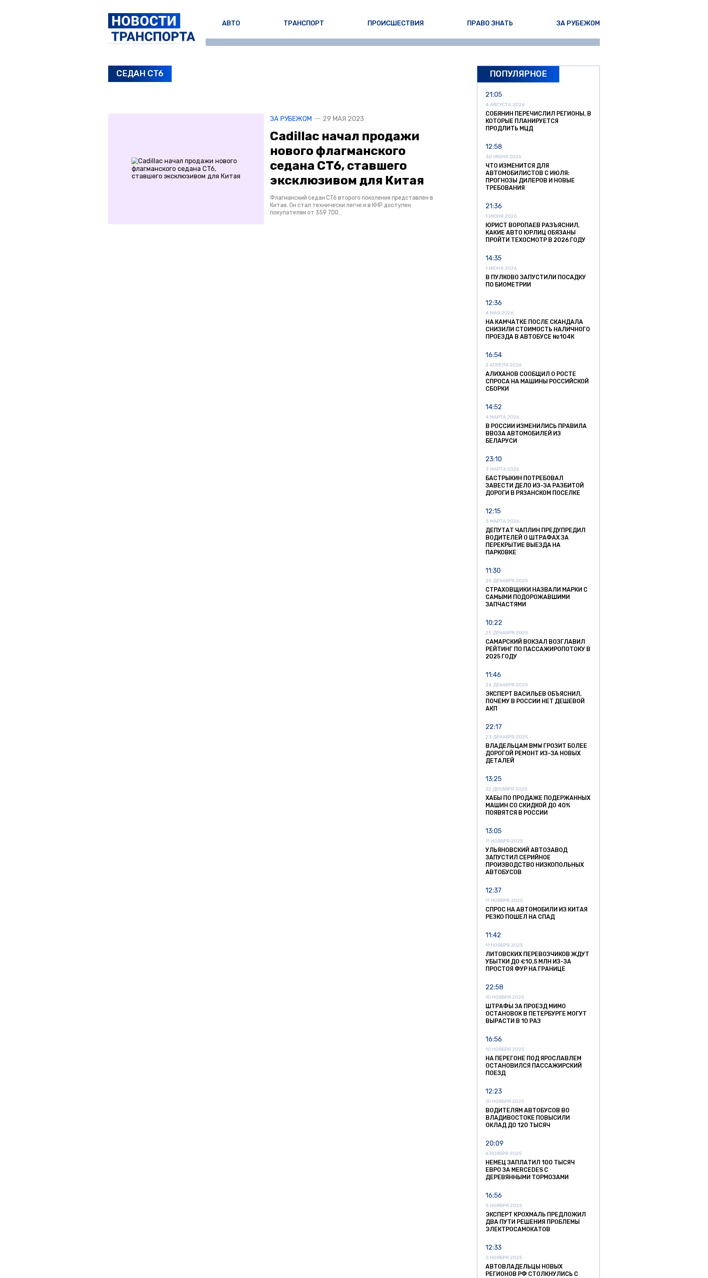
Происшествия (396, 23)
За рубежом (578, 23)
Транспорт (304, 23)
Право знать (490, 23)
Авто (231, 23)
